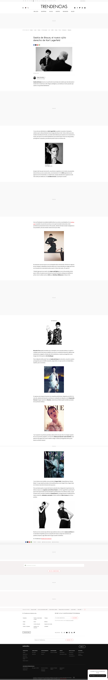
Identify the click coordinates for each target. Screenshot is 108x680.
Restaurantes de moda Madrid (64, 609)
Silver (35, 621)
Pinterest (75, 7)
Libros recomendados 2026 (43, 609)
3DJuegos (34, 652)
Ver (54, 570)
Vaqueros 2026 (33, 609)
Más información (63, 678)
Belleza (45, 621)
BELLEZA (36, 11)
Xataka (24, 652)
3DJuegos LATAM (35, 667)
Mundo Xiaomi (25, 660)
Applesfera (25, 655)
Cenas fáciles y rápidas (53, 609)
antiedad (46, 626)
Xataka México (25, 667)
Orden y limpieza (26, 626)
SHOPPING (43, 11)
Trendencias (71, 652)
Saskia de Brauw (56, 541)
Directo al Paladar (54, 652)
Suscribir (74, 617)
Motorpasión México (62, 668)
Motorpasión (62, 652)
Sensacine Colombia (43, 670)
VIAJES (51, 11)
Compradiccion (72, 655)
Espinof (42, 654)
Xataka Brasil (25, 669)
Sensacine (43, 652)
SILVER (72, 11)
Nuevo (25, 7)
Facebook (77, 7)
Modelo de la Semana (46, 538)
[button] (41, 77)
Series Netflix (73, 609)
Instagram (82, 7)
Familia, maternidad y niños (38, 618)
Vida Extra (34, 654)
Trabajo (46, 618)
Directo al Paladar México (54, 668)
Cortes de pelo (37, 624)
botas (24, 624)
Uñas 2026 (80, 609)
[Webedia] (25, 646)
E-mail (39, 45)
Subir (81, 646)
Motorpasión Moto (63, 654)
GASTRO (58, 11)
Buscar (28, 7)
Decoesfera (71, 654)
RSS (72, 632)
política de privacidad (69, 620)
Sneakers (25, 618)
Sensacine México (44, 667)
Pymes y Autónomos (80, 655)
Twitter (35, 45)
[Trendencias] (54, 6)
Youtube (67, 632)
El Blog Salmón (81, 652)
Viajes (24, 621)
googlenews (85, 7)
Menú (23, 7)
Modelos (39, 541)
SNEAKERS (65, 11)
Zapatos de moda (48, 624)
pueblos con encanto (36, 627)
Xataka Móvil (25, 654)
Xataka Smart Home (25, 658)
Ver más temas (27, 632)
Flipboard (80, 7)
